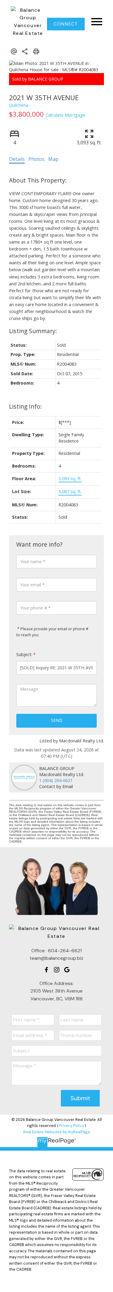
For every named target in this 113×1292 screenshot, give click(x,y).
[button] (66, 24)
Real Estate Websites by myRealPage (56, 1131)
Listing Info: (25, 406)
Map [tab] (53, 159)
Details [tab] (17, 159)
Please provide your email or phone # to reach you (52, 631)
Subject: (24, 654)
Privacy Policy (71, 1125)
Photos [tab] (36, 159)
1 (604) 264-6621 (56, 780)
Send (56, 720)
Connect (66, 24)
